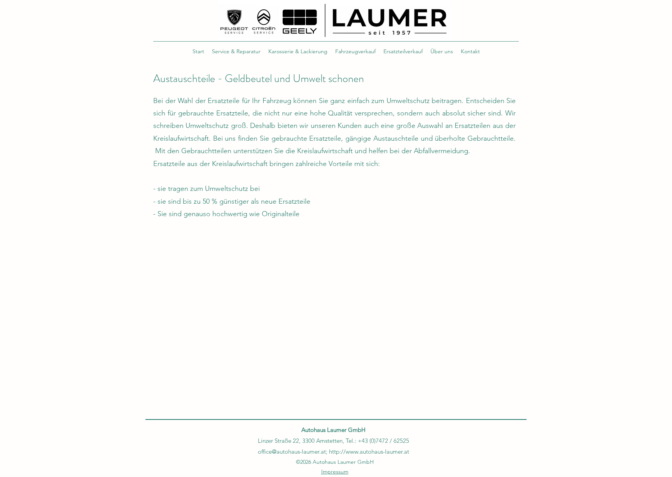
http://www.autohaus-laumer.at (369, 451)
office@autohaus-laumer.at (292, 451)
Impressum (334, 471)
